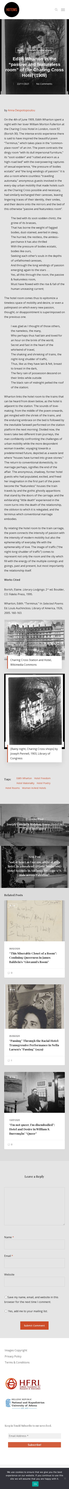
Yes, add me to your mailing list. (28, 1311)
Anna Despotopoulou (21, 110)
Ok (35, 1484)
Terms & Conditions (17, 1362)
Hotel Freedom (42, 778)
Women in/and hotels (34, 788)
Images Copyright (16, 1350)
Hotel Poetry (43, 783)
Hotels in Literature (39, 50)
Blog (20, 50)
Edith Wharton (24, 778)
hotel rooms (12, 788)
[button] (63, 9)
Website (9, 1274)
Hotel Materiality (25, 783)
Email (8, 1256)
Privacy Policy (13, 1356)
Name (9, 1237)
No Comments (44, 83)
